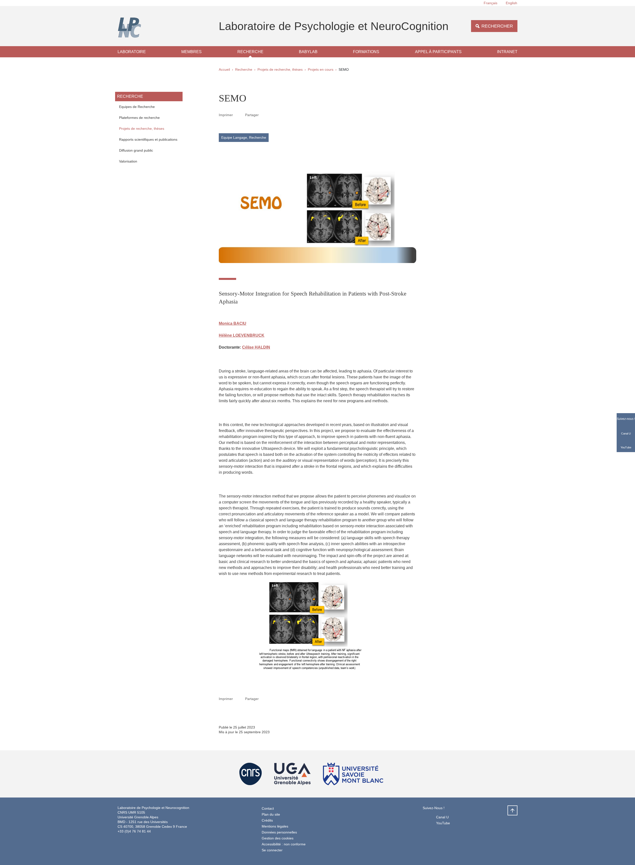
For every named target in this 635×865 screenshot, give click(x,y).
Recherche (250, 52)
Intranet (507, 52)
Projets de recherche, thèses (280, 69)
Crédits (267, 820)
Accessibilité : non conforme (284, 844)
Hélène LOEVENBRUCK (241, 335)
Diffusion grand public (136, 150)
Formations (366, 52)
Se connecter (272, 850)
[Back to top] (512, 810)
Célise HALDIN (256, 347)
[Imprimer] (239, 114)
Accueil (224, 69)
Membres (191, 52)
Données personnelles (279, 832)
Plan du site (271, 814)
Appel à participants (438, 52)
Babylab (308, 52)
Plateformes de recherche (139, 118)
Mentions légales (275, 826)
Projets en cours (320, 69)
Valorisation (128, 161)
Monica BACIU (232, 323)
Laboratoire (132, 52)
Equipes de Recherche (137, 107)
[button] (265, 114)
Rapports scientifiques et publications (148, 139)
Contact (268, 808)
